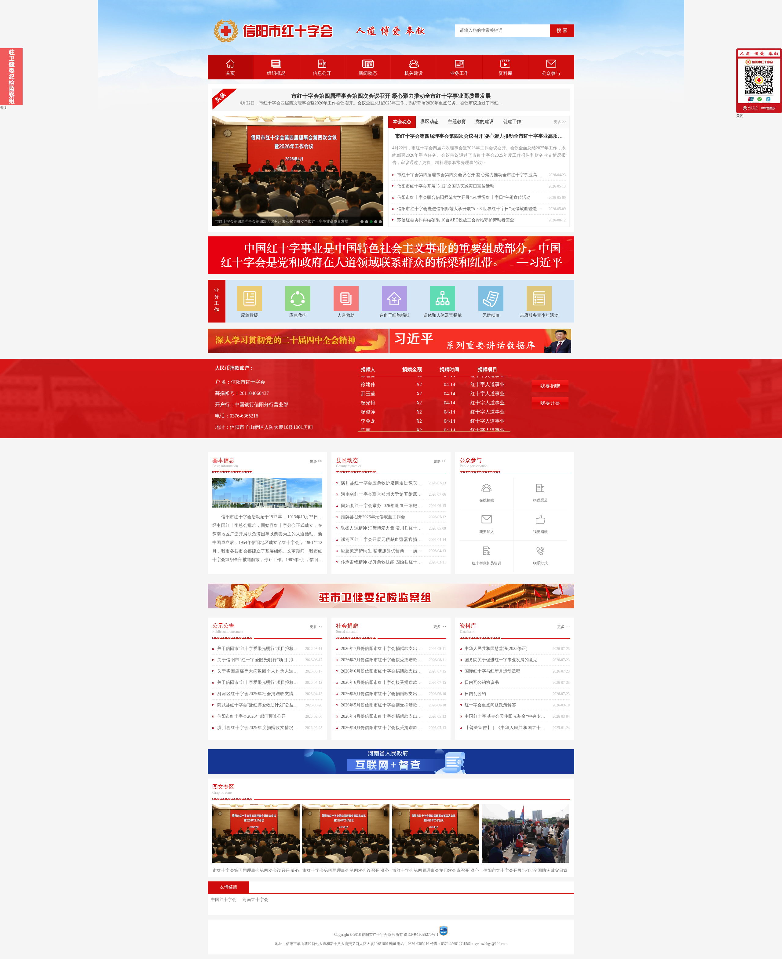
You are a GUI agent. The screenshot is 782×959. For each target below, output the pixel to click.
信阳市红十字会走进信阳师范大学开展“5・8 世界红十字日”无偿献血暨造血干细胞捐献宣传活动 (469, 210)
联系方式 (540, 563)
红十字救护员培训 (486, 563)
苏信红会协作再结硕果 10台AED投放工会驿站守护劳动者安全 (455, 220)
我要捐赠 (550, 385)
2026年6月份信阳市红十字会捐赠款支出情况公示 (381, 673)
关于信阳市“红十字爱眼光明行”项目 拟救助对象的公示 (257, 661)
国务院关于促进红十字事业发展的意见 (501, 660)
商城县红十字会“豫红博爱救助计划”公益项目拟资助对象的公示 (257, 707)
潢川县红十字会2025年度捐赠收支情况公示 (257, 729)
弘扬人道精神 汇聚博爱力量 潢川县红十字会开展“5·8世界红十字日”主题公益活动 (381, 530)
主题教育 (457, 121)
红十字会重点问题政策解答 (490, 705)
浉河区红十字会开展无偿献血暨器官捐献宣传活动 (381, 541)
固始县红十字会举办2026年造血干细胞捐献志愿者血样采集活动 (381, 507)
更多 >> (560, 122)
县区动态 (429, 121)
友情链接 (228, 887)
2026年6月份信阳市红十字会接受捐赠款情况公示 (381, 684)
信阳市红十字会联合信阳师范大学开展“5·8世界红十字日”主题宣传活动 (380, 221)
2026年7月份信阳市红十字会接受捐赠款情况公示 (381, 661)
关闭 (3, 107)
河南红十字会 (255, 899)
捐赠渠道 (540, 500)
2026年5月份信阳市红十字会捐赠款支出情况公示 (381, 695)
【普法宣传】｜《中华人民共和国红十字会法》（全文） (505, 729)
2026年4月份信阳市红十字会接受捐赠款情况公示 (381, 729)
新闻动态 (368, 73)
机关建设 (413, 73)
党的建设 (484, 121)
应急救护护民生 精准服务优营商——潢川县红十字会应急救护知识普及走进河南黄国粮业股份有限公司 (381, 552)
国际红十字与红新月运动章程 (492, 671)
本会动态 (402, 121)
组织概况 (276, 73)
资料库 (505, 73)
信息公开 (322, 73)
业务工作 (459, 73)
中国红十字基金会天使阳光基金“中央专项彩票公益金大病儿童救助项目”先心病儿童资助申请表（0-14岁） (505, 718)
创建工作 (512, 121)
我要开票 (550, 403)
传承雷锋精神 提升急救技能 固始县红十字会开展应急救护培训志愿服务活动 (381, 564)
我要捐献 (540, 532)
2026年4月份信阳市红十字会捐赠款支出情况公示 (381, 718)
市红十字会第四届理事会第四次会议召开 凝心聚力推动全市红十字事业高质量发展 (391, 96)
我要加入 (486, 532)
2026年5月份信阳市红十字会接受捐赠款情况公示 (381, 707)
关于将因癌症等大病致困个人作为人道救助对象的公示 (257, 673)
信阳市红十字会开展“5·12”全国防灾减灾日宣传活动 (375, 221)
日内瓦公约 (475, 693)
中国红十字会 (223, 899)
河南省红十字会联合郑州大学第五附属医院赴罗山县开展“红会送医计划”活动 (381, 496)
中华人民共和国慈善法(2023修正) (496, 648)
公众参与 (551, 73)
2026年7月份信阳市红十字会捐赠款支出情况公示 (381, 650)
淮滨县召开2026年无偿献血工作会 (373, 517)
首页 (230, 73)
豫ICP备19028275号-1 (421, 934)
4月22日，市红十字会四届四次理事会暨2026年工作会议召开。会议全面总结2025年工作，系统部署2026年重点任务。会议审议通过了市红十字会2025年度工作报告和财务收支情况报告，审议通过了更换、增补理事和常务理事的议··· (479, 155)
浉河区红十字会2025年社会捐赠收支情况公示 (257, 695)
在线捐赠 (486, 500)
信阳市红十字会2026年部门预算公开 (251, 716)
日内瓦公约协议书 (482, 682)
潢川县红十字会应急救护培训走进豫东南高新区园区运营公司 (381, 485)
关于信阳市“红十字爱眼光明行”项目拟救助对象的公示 (257, 650)
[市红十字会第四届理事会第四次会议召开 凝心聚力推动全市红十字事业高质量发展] (297, 171)
